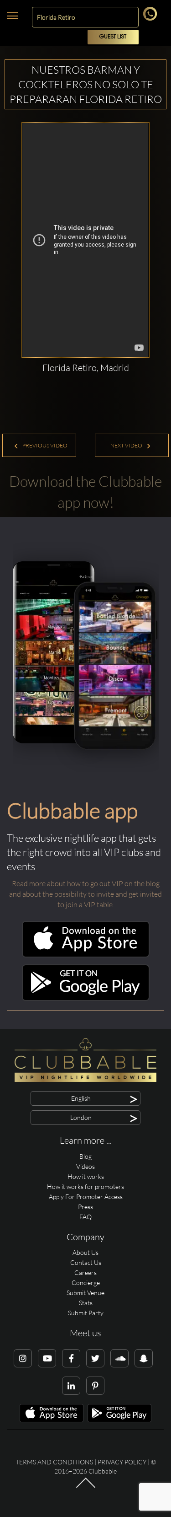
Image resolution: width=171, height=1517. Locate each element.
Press (85, 1206)
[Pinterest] (95, 1386)
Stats (86, 1303)
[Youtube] (47, 1358)
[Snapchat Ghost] (144, 1358)
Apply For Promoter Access (86, 1196)
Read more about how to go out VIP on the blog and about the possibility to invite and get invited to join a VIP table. (85, 894)
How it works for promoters (85, 1186)
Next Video (126, 445)
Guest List (112, 36)
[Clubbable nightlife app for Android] (86, 998)
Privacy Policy (122, 1462)
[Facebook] (71, 1358)
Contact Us (85, 1262)
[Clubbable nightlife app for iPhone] (86, 955)
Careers (85, 1272)
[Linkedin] (71, 1386)
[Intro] (85, 1487)
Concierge (86, 1282)
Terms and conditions (54, 1462)
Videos (85, 1166)
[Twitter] (95, 1358)
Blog (85, 1156)
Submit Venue (85, 1292)
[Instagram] (23, 1358)
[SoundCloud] (119, 1358)
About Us (85, 1252)
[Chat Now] (151, 18)
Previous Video (44, 445)
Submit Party (86, 1313)
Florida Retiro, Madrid (85, 367)
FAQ (85, 1217)
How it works (85, 1176)
